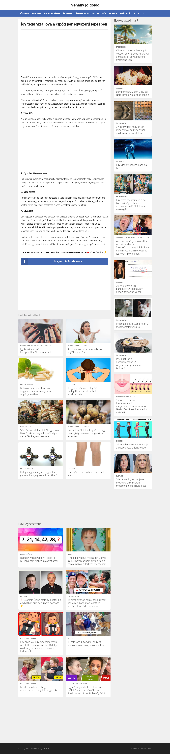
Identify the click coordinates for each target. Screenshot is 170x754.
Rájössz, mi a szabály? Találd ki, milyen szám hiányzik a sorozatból (39, 559)
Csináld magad (26, 346)
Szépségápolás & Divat (43, 346)
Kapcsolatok (26, 427)
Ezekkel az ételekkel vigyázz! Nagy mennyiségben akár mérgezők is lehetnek (87, 433)
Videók (146, 238)
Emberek (37, 13)
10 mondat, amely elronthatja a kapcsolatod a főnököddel (132, 446)
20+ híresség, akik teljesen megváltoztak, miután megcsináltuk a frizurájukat (131, 482)
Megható (135, 238)
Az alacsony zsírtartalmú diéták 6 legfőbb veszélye (86, 351)
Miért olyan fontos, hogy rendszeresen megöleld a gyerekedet (40, 689)
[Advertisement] (64, 51)
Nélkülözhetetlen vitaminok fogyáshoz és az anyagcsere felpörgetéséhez (36, 391)
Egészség (126, 13)
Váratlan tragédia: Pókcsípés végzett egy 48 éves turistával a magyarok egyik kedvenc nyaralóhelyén (132, 55)
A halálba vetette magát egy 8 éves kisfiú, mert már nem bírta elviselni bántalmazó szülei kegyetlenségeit (87, 561)
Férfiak (113, 13)
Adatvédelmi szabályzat (141, 748)
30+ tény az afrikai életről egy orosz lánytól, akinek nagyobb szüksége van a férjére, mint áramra (39, 433)
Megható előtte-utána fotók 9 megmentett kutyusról (132, 325)
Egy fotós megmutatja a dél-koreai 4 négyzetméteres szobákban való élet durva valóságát (131, 205)
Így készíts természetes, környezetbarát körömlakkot (35, 351)
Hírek (70, 554)
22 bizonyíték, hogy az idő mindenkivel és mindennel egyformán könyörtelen (130, 130)
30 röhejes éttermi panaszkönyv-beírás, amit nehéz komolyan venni (130, 288)
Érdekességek (52, 13)
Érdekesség (82, 13)
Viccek (96, 13)
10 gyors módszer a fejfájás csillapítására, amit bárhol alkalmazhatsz (83, 391)
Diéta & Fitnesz (74, 346)
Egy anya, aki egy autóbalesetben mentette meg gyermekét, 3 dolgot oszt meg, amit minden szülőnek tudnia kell (39, 646)
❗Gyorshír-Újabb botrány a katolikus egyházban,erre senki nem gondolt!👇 (40, 603)
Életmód (68, 13)
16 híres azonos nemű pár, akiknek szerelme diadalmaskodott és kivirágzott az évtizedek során (87, 603)
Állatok (139, 13)
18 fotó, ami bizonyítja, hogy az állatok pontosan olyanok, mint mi (86, 643)
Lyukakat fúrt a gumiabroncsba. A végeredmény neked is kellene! (128, 363)
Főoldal (24, 13)
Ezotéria (120, 161)
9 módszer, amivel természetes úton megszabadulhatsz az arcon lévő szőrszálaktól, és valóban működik (132, 406)
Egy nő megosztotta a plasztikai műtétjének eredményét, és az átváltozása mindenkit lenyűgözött (86, 690)
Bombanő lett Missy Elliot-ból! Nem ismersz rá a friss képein (132, 93)
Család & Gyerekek (28, 638)
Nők (104, 13)
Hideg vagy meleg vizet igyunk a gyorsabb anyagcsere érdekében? (38, 474)
